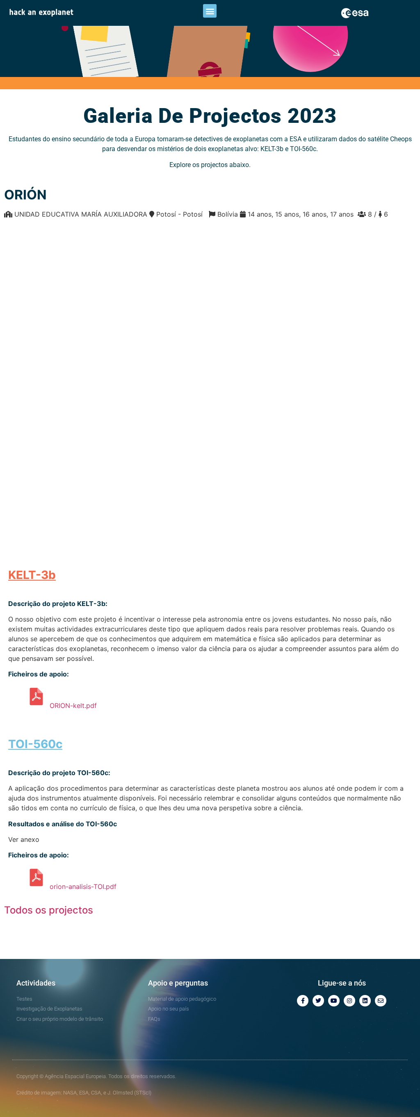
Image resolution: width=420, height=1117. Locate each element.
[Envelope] (380, 1000)
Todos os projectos (48, 910)
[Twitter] (318, 1000)
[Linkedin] (365, 1000)
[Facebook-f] (302, 1000)
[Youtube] (334, 1000)
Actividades (35, 983)
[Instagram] (349, 1000)
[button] (210, 11)
